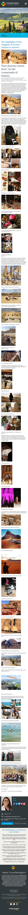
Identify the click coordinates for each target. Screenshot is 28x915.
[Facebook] (11, 904)
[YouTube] (17, 904)
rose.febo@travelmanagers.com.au (12, 816)
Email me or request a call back (12, 786)
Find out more (10, 92)
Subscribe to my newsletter (20, 823)
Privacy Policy (17, 898)
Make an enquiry (7, 823)
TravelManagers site (14, 890)
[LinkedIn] (14, 904)
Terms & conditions (14, 891)
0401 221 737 (7, 814)
